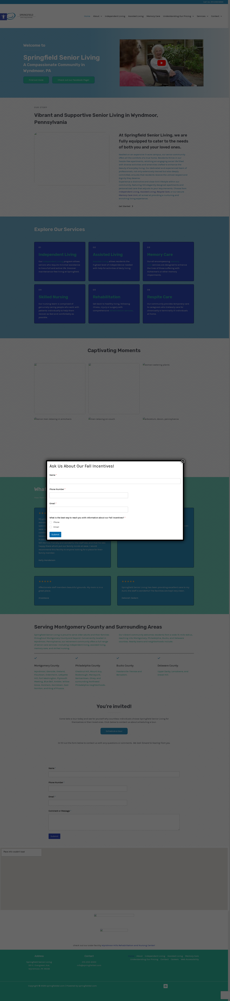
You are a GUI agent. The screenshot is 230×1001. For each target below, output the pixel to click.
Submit (55, 534)
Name (53, 475)
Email (53, 503)
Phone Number (57, 489)
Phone (56, 522)
